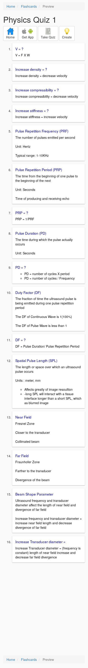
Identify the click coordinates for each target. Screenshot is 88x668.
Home (11, 6)
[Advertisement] (44, 609)
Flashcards (29, 6)
